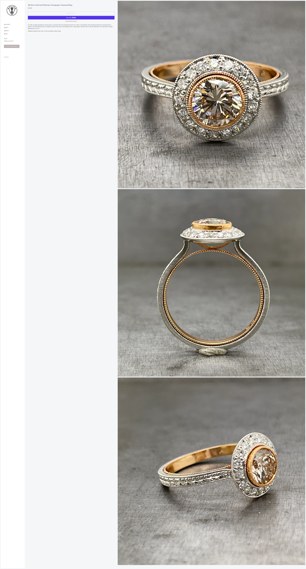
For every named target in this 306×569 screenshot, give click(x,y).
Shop (6, 27)
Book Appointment (12, 46)
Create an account (9, 41)
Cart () (6, 57)
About (6, 30)
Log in (5, 38)
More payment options (71, 21)
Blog (5, 34)
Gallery (7, 24)
